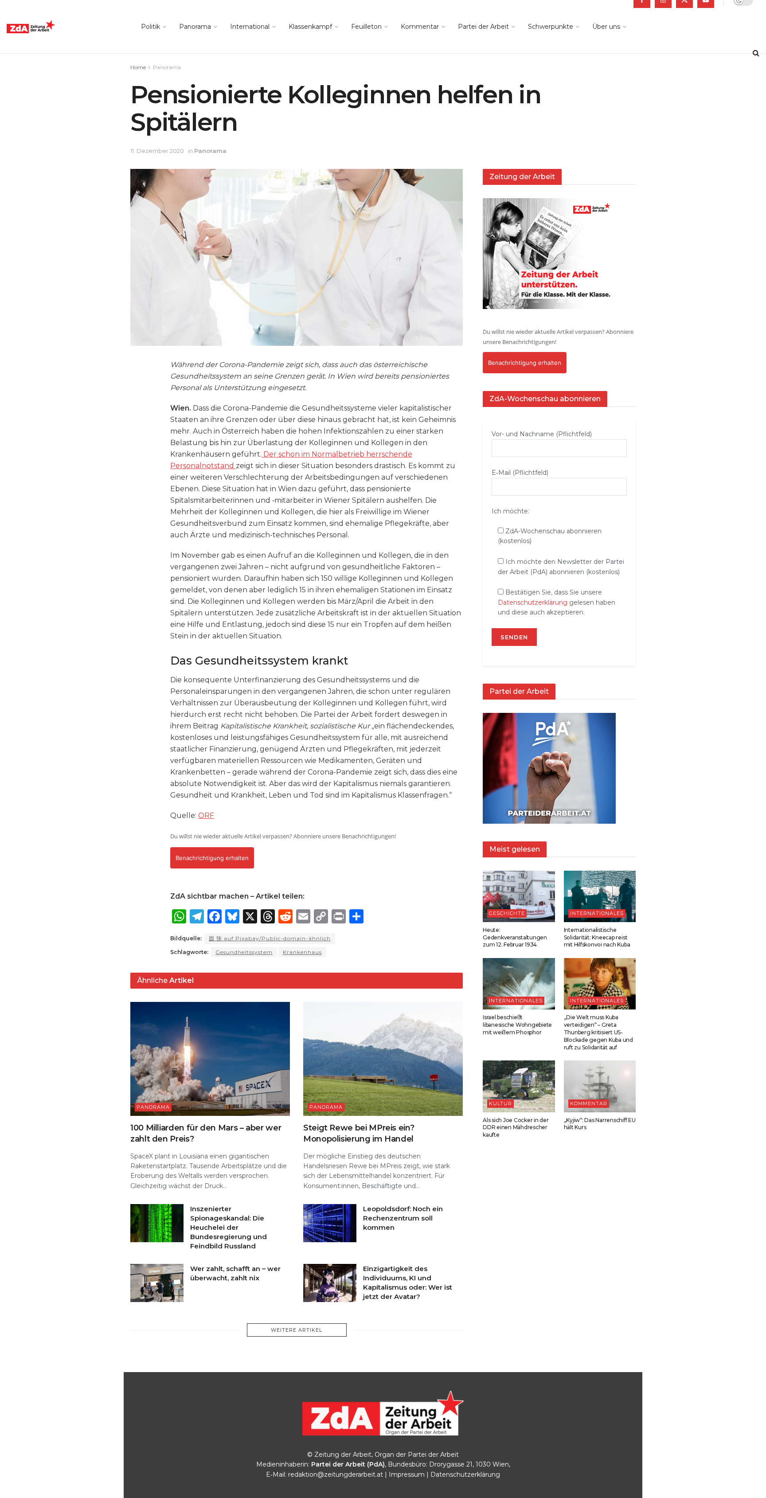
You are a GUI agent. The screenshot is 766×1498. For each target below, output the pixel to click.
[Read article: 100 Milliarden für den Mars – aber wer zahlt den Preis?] (210, 1059)
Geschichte (507, 913)
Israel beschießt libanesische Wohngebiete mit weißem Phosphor (517, 1025)
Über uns (606, 27)
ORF (206, 815)
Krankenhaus (302, 952)
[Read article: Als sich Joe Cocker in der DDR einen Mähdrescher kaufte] (519, 1086)
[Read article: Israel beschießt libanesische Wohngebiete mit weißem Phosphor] (519, 983)
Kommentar (420, 27)
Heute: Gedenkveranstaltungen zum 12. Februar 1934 (515, 937)
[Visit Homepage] (51, 27)
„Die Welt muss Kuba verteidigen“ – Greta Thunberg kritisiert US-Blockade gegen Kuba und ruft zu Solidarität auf (598, 1032)
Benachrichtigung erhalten (212, 857)
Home (138, 67)
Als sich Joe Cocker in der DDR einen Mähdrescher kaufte (516, 1127)
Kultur (500, 1103)
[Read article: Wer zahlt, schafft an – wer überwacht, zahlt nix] (157, 1283)
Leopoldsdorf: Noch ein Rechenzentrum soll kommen (403, 1218)
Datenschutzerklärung (532, 602)
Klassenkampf (310, 27)
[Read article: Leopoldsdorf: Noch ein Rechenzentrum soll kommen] (329, 1223)
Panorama (195, 27)
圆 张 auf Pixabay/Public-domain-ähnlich (270, 938)
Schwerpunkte (550, 27)
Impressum (407, 1474)
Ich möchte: (510, 511)
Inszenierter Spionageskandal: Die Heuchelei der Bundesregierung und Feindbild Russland (228, 1227)
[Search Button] (756, 53)
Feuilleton (366, 27)
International (250, 27)
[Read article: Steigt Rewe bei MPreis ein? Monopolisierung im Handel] (383, 1059)
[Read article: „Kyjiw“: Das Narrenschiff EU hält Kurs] (600, 1086)
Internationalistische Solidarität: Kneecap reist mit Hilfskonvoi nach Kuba (597, 937)
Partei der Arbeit (483, 27)
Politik (150, 27)
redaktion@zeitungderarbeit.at (335, 1474)
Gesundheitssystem (244, 952)
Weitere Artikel (296, 1330)
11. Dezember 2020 (157, 150)
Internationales (597, 913)
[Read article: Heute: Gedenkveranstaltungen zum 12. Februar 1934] (519, 896)
